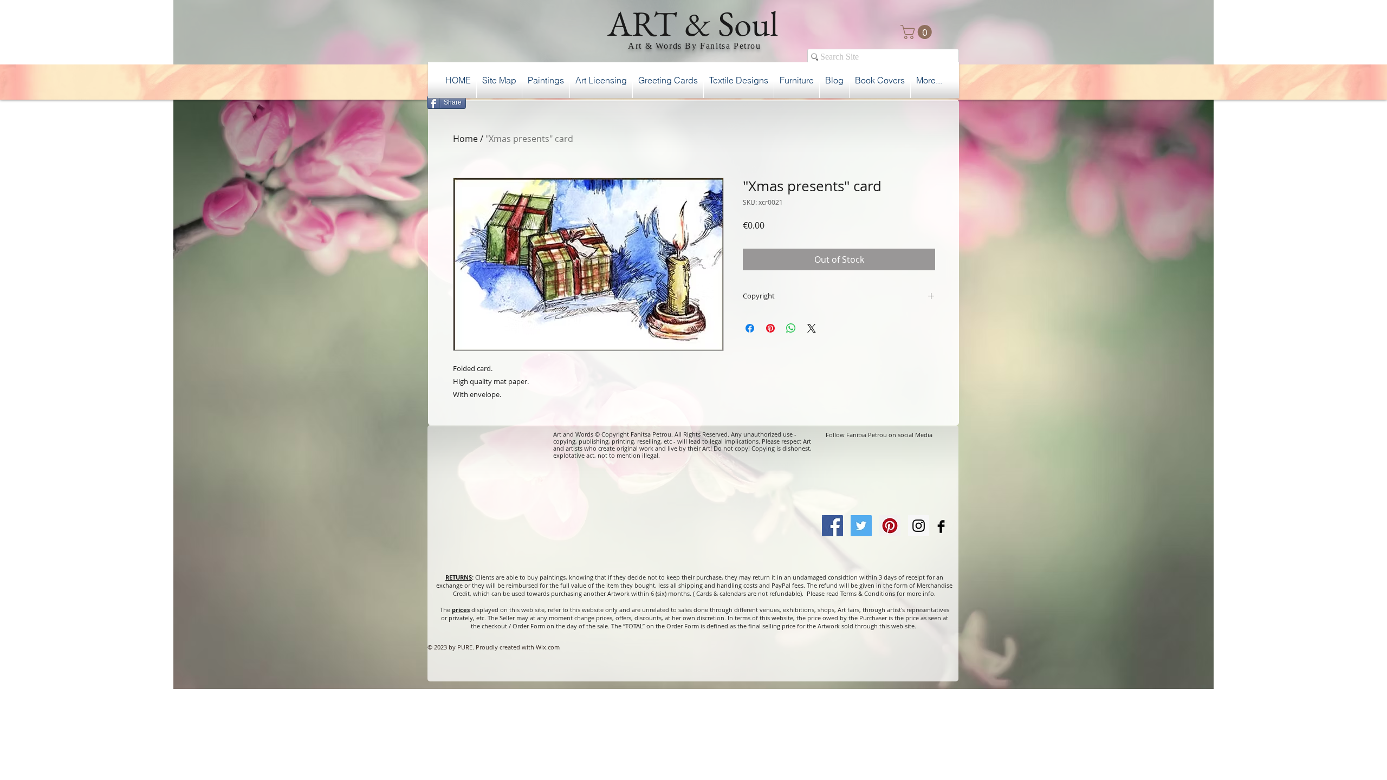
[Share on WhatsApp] (791, 328)
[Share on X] (811, 328)
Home (465, 139)
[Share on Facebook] (749, 328)
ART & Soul (693, 23)
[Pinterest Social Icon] (889, 525)
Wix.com (548, 647)
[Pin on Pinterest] (770, 328)
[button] (917, 32)
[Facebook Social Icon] (832, 525)
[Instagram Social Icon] (918, 525)
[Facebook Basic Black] (941, 526)
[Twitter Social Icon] (861, 525)
